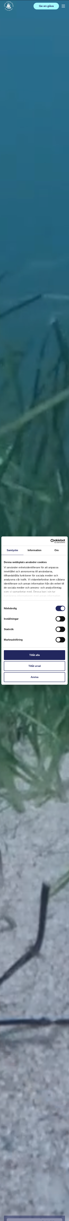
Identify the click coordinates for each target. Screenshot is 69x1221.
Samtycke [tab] (12, 550)
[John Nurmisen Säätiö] (8, 6)
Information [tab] (34, 550)
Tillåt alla (34, 655)
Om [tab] (56, 550)
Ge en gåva (46, 6)
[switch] (60, 620)
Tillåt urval (34, 665)
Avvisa (34, 677)
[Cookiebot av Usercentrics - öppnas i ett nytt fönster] (50, 541)
